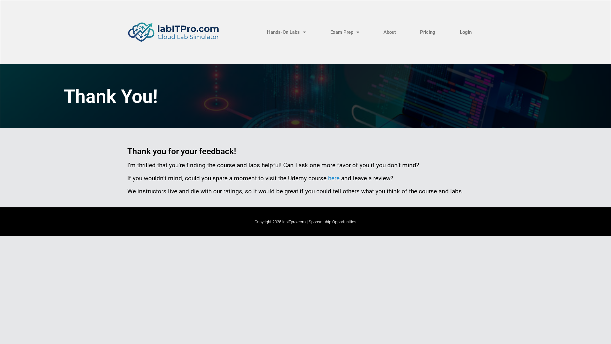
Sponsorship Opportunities (332, 221)
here (334, 178)
